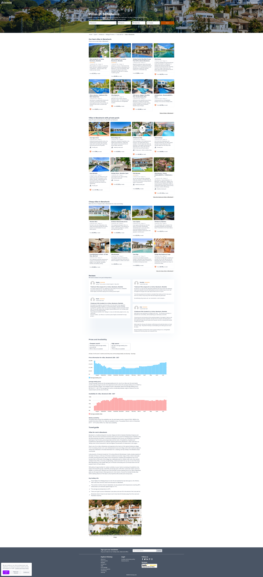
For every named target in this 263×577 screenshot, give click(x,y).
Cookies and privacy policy (128, 559)
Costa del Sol (119, 34)
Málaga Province (110, 34)
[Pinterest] (149, 559)
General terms (125, 561)
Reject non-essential (15, 572)
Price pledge (104, 567)
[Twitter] (145, 559)
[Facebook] (142, 559)
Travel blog (104, 570)
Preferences (26, 572)
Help (238, 2)
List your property (255, 2)
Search (167, 23)
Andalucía (101, 34)
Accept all (6, 572)
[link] (99, 50)
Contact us (103, 564)
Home (90, 34)
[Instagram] (152, 559)
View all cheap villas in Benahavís (164, 271)
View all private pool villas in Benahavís (163, 197)
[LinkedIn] (147, 559)
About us (103, 559)
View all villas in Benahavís (166, 113)
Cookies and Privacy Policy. (22, 568)
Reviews (103, 562)
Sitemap (103, 572)
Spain (95, 34)
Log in (244, 2)
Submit (159, 550)
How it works (104, 561)
